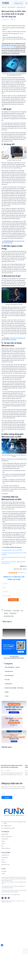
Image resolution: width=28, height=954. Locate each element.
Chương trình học (5, 855)
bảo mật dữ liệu (13, 613)
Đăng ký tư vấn (18, 3)
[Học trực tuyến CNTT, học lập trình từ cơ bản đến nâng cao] (6, 3)
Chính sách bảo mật (6, 848)
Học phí (3, 859)
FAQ (2, 845)
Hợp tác (3, 841)
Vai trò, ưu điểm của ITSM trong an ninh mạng (13, 31)
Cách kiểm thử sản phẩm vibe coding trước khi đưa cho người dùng (11, 766)
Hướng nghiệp (5, 857)
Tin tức (7, 696)
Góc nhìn (7, 679)
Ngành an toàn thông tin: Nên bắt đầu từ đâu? (13, 25)
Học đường (4, 871)
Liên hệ (3, 843)
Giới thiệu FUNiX (5, 834)
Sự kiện (7, 692)
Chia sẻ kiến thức (11, 7)
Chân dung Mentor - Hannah (12, 667)
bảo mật (6, 613)
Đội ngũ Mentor (5, 838)
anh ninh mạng (16, 610)
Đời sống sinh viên (5, 864)
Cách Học (4, 862)
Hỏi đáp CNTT (8, 683)
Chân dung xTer (9, 671)
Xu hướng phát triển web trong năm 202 (12, 550)
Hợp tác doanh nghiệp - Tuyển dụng (14, 688)
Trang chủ (4, 7)
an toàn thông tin (7, 610)
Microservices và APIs (7, 46)
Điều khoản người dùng (7, 836)
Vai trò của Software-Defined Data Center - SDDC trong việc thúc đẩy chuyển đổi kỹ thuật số (14, 39)
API (22, 610)
